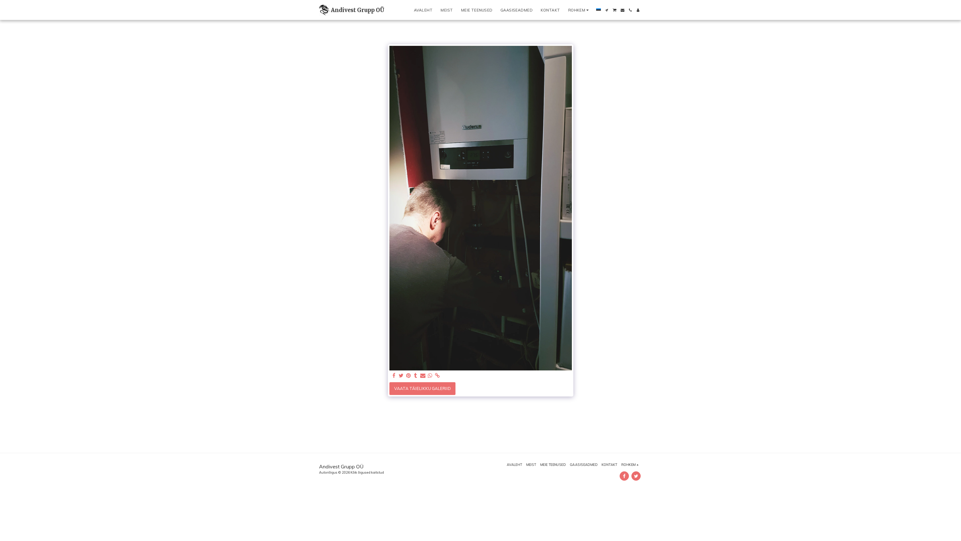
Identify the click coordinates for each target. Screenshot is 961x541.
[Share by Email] (422, 375)
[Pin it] (408, 375)
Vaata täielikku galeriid (422, 388)
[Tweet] (401, 375)
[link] (437, 375)
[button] (606, 10)
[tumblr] (415, 375)
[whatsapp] (430, 375)
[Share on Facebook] (394, 375)
